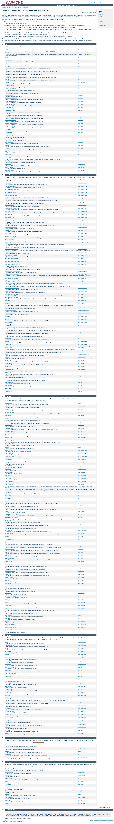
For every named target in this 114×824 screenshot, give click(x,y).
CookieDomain (8, 459)
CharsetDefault (8, 450)
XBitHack (7, 803)
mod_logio (80, 91)
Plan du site (110, 2)
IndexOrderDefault (9, 717)
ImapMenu (7, 702)
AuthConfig (101, 14)
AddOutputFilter (9, 428)
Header (7, 511)
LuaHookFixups (9, 107)
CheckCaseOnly (9, 772)
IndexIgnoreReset (9, 711)
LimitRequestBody (9, 85)
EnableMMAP (8, 492)
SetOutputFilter (8, 618)
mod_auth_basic (82, 198)
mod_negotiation (82, 505)
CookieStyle (8, 478)
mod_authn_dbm (82, 214)
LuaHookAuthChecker (10, 101)
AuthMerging (8, 303)
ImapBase (7, 695)
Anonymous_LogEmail (10, 186)
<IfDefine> (7, 66)
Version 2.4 (25, 7)
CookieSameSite (9, 472)
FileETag (7, 501)
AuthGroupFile (8, 242)
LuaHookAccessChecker (11, 98)
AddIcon (7, 654)
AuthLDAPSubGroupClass (11, 297)
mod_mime (81, 409)
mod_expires (81, 679)
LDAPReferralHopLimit (10, 328)
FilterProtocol (8, 787)
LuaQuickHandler (9, 142)
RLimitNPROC (8, 157)
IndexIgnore (8, 708)
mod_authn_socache (83, 310)
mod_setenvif (81, 437)
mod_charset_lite (82, 450)
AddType (7, 434)
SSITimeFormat (9, 167)
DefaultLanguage (9, 484)
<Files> (7, 57)
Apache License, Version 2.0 (15, 821)
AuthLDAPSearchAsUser (11, 291)
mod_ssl (80, 372)
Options (101, 21)
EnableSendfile (8, 495)
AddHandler (8, 418)
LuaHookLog (8, 113)
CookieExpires (8, 462)
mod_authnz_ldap (82, 245)
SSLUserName (8, 385)
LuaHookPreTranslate (10, 120)
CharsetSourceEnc (9, 456)
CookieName (8, 469)
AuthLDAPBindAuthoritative (11, 249)
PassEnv (7, 536)
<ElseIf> (52, 51)
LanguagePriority (9, 530)
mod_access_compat (83, 354)
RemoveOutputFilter (10, 571)
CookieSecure (8, 475)
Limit (100, 19)
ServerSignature (9, 160)
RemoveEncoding (9, 558)
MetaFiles (7, 727)
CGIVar (7, 447)
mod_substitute (82, 621)
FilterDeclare (8, 784)
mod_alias (80, 542)
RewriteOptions (8, 589)
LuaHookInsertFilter (10, 110)
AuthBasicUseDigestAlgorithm (12, 208)
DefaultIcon (8, 664)
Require (7, 341)
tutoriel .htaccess (88, 16)
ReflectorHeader (9, 797)
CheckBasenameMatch (10, 768)
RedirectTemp (8, 552)
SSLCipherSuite (9, 372)
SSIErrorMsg (8, 164)
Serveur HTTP (10, 7)
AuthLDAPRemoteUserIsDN (12, 288)
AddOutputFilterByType (10, 431)
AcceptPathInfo (8, 403)
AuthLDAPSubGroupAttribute (12, 294)
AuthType (7, 316)
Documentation (18, 7)
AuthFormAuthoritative (10, 236)
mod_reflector (81, 797)
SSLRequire (8, 379)
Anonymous (8, 183)
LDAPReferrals (8, 332)
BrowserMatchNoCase (10, 440)
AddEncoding (8, 415)
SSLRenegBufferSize (10, 376)
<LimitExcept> (8, 338)
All (65, 36)
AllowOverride (72, 15)
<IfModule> (7, 76)
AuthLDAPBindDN (9, 252)
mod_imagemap (82, 695)
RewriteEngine (8, 586)
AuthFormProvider (9, 239)
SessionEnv (8, 360)
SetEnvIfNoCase (9, 608)
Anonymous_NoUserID (10, 192)
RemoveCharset (9, 555)
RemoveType (8, 574)
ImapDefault (8, 698)
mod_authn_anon (82, 183)
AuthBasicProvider (9, 205)
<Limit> (7, 335)
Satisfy (6, 354)
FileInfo (100, 16)
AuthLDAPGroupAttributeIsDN (12, 271)
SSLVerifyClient (8, 388)
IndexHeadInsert (9, 705)
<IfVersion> (7, 82)
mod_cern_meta (82, 724)
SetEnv (6, 599)
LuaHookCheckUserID (10, 104)
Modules (91, 2)
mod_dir (80, 667)
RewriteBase (8, 580)
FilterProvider (8, 790)
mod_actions (81, 406)
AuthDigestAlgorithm (10, 220)
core (79, 49)
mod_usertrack (82, 459)
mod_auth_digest (82, 220)
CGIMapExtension (9, 443)
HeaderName (8, 692)
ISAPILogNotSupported (10, 524)
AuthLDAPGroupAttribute (11, 267)
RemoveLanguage (9, 567)
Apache (4, 7)
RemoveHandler (9, 561)
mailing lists (91, 815)
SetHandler (7, 611)
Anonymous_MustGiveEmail (12, 189)
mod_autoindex (82, 642)
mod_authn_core (82, 306)
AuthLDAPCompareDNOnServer (13, 261)
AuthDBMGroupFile (10, 211)
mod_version (81, 82)
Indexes (101, 18)
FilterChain (7, 781)
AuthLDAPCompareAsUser (11, 258)
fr (95, 12)
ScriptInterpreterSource (10, 596)
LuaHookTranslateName (11, 123)
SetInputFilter (8, 615)
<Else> (6, 49)
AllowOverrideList (38, 40)
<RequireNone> (9, 350)
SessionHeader (8, 363)
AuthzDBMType (9, 322)
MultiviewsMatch (9, 533)
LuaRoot (7, 145)
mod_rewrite (81, 580)
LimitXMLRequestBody (10, 88)
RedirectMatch (8, 546)
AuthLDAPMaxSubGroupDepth (12, 281)
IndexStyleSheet (9, 720)
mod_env (80, 536)
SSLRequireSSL (9, 382)
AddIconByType (9, 660)
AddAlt (6, 642)
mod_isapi (80, 514)
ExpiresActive (8, 679)
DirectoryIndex (8, 670)
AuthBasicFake (8, 202)
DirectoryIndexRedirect (10, 673)
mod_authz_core (82, 303)
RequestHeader (9, 577)
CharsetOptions (9, 453)
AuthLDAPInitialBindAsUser (11, 274)
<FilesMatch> (8, 60)
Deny (6, 748)
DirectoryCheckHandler (10, 667)
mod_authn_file (82, 319)
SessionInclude (8, 366)
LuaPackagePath (9, 138)
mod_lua (80, 95)
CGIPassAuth (8, 325)
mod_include (81, 164)
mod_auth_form (82, 236)
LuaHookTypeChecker (10, 126)
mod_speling (81, 768)
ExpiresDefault (8, 686)
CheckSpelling (8, 775)
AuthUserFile (8, 319)
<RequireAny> (8, 347)
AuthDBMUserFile (9, 217)
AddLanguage (8, 425)
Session (7, 357)
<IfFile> (7, 73)
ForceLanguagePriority (10, 505)
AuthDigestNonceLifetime (11, 227)
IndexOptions (8, 714)
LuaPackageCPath (9, 135)
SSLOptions (8, 800)
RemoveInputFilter (9, 564)
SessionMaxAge (9, 369)
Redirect (7, 542)
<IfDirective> (8, 69)
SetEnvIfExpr (8, 605)
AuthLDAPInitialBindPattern (11, 278)
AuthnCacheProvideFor (10, 310)
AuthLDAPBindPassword (11, 255)
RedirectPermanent (10, 549)
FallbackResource (9, 689)
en (93, 12)
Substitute (7, 621)
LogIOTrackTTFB (9, 91)
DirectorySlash (8, 676)
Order (6, 757)
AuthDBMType (8, 214)
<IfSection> (7, 79)
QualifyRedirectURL (10, 539)
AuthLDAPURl (8, 300)
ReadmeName (8, 733)
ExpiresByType (8, 683)
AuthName (7, 306)
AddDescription (8, 651)
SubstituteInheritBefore (10, 624)
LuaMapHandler (9, 132)
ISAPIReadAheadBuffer (10, 527)
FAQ (101, 2)
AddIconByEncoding (10, 657)
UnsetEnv (7, 630)
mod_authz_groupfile (83, 242)
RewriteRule (8, 593)
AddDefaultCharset (9, 412)
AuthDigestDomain (9, 223)
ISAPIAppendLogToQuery (11, 517)
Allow (6, 744)
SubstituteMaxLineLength (11, 627)
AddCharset (8, 409)
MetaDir (7, 724)
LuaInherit (7, 129)
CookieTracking (9, 481)
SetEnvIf (7, 602)
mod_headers (81, 511)
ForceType (7, 508)
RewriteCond (8, 583)
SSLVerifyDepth (9, 391)
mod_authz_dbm (82, 211)
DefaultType (8, 487)
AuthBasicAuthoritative (10, 198)
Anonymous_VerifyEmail (11, 195)
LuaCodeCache (9, 95)
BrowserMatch (8, 437)
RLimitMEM (8, 154)
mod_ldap (80, 328)
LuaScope (7, 148)
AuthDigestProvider (9, 230)
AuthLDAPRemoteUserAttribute (12, 284)
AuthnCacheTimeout (10, 313)
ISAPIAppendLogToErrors (11, 514)
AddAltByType (8, 648)
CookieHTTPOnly (9, 465)
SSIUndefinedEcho (9, 170)
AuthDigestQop (8, 233)
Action (6, 406)
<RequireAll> (8, 344)
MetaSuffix (7, 730)
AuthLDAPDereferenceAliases (12, 264)
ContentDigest (8, 778)
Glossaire (104, 2)
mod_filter (80, 431)
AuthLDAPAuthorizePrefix (11, 245)
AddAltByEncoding (9, 645)
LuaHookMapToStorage (11, 117)
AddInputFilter (8, 422)
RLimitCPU (7, 151)
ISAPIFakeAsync (9, 520)
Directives (96, 2)
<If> (47, 51)
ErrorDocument (8, 498)
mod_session (81, 357)
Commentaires (102, 25)
